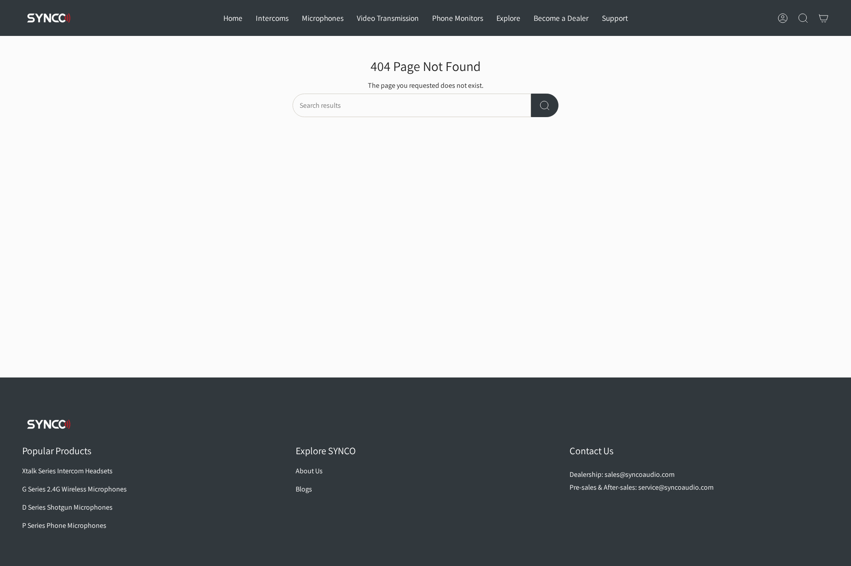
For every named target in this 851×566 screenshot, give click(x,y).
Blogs (304, 489)
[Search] (544, 105)
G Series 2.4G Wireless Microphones (74, 489)
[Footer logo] (48, 424)
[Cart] (823, 18)
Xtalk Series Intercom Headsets (67, 471)
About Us (309, 471)
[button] (272, 18)
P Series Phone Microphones (64, 525)
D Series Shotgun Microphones (67, 507)
